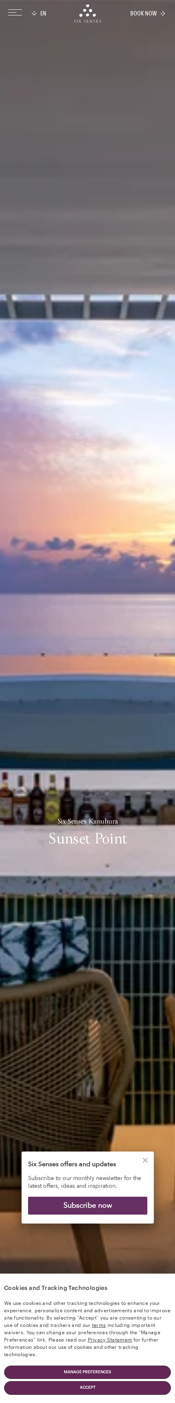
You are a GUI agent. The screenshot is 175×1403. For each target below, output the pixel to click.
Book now (143, 14)
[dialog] (87, 1192)
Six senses (87, 13)
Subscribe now (87, 1205)
